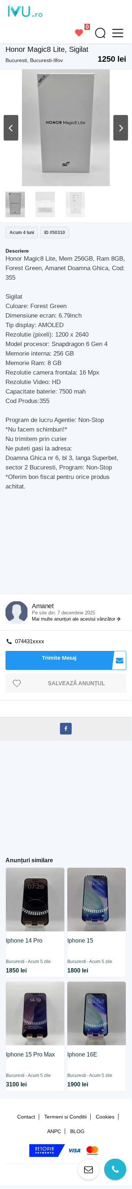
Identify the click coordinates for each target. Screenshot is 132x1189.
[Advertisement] (68, 544)
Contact (26, 1117)
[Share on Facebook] (66, 729)
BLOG (77, 1131)
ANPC (54, 1131)
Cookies (105, 1117)
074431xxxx (29, 641)
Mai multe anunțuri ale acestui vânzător (74, 619)
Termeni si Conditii (65, 1117)
